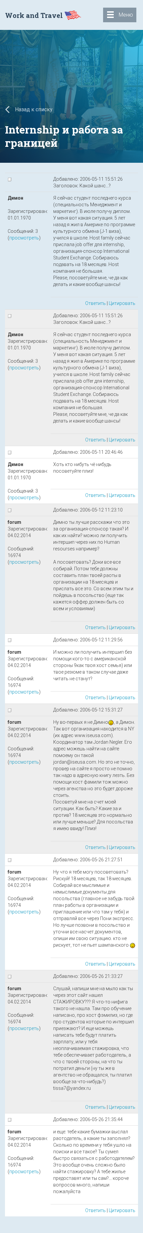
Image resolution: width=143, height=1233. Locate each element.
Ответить (95, 303)
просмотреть (24, 237)
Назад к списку (33, 109)
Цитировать (122, 303)
